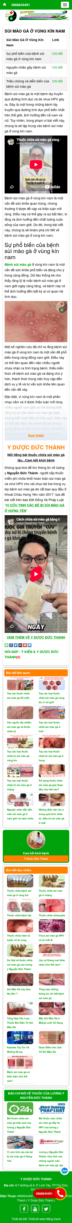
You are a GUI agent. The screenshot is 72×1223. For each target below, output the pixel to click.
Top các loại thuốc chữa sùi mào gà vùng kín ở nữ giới (51, 698)
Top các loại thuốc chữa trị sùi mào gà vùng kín (18, 756)
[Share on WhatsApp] (6, 644)
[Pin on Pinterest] (25, 644)
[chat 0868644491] (64, 1170)
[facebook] (24, 1208)
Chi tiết (57, 54)
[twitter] (46, 1208)
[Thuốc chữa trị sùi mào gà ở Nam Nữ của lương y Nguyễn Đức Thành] (4, 4)
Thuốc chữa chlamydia (52, 915)
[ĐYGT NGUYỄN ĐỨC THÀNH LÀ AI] (36, 840)
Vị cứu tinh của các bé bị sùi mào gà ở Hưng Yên (20, 1156)
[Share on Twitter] (16, 644)
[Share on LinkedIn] (29, 644)
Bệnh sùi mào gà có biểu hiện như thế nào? (18, 1076)
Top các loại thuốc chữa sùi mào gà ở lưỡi (49, 727)
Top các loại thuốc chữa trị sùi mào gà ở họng (51, 756)
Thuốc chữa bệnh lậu (19, 915)
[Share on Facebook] (11, 644)
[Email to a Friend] (20, 644)
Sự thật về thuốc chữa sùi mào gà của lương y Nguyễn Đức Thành (19, 964)
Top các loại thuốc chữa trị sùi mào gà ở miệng (19, 785)
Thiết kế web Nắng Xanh (44, 1219)
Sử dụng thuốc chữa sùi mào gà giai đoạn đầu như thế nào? (51, 785)
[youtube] (35, 1208)
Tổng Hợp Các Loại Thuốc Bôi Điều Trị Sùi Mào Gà (20, 1023)
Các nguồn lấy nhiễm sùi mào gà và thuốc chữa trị (19, 727)
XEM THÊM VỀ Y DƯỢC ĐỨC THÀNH (36, 637)
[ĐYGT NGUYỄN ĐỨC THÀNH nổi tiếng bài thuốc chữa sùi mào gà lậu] (11, 15)
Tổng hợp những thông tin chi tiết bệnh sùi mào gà (51, 993)
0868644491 (20, 4)
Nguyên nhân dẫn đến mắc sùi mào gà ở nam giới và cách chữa (20, 814)
